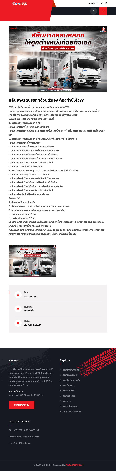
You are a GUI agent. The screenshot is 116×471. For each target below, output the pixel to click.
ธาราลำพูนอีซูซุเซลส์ (72, 411)
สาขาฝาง (67, 401)
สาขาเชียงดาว (69, 396)
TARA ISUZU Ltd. (74, 465)
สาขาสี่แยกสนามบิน (71, 380)
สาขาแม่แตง (68, 390)
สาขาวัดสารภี (68, 385)
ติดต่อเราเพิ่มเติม (21, 405)
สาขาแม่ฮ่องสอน (70, 406)
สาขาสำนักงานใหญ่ (71, 369)
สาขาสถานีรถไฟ (70, 375)
